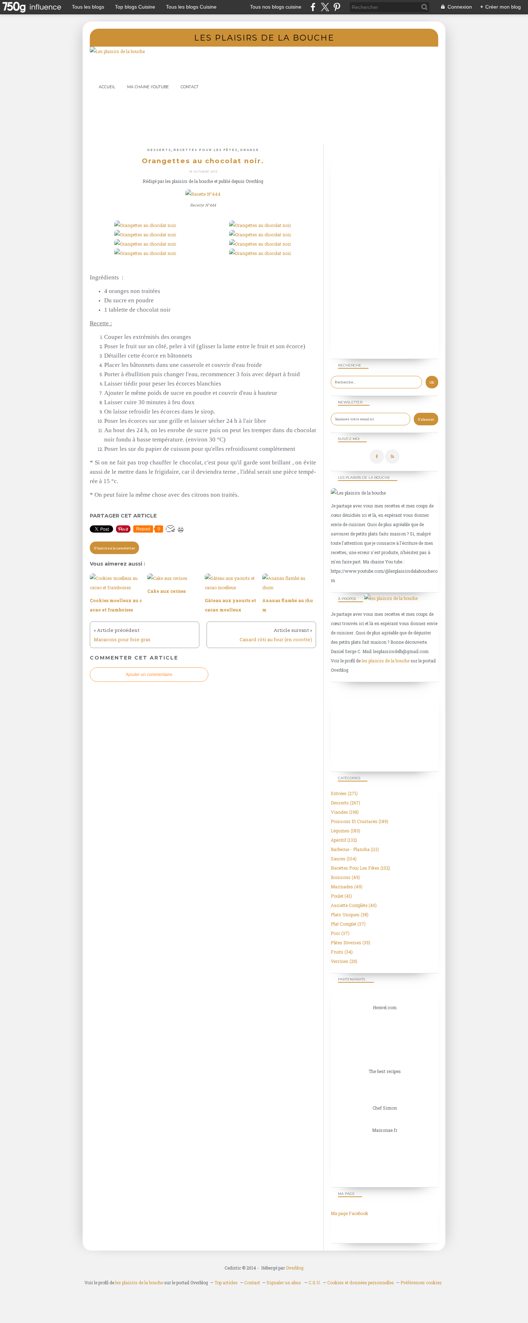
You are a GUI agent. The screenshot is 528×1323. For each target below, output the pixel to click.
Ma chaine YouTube (148, 87)
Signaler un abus (284, 1282)
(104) (344, 858)
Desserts (159, 150)
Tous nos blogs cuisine (275, 7)
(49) (345, 877)
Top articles (226, 1282)
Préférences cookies (421, 1282)
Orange (249, 150)
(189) (359, 821)
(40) (354, 905)
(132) (344, 840)
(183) (345, 830)
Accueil (107, 87)
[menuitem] (107, 87)
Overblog (295, 1268)
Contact (190, 87)
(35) (350, 942)
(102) (360, 868)
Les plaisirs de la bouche (264, 38)
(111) (355, 849)
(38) (350, 914)
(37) (348, 924)
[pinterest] (336, 7)
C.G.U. (315, 1282)
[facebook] (313, 7)
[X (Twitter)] (324, 7)
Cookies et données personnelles (360, 1282)
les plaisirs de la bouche (385, 660)
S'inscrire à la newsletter (114, 548)
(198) (345, 812)
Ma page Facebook (349, 1213)
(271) (344, 793)
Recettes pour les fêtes (205, 150)
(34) (342, 952)
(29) (344, 961)
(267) (345, 802)
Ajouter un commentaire (149, 674)
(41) (341, 896)
